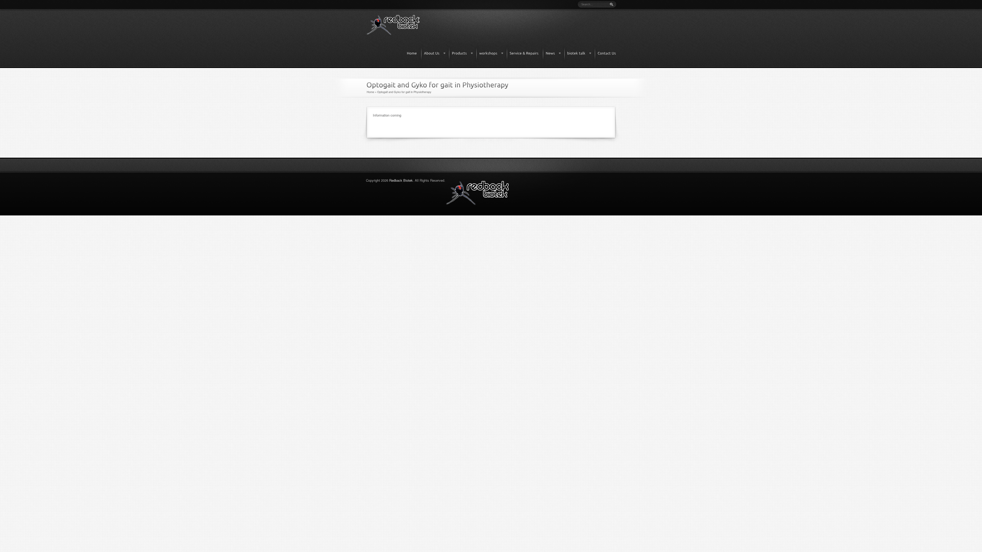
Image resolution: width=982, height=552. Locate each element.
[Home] (414, 53)
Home (370, 92)
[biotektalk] (581, 53)
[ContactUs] (606, 53)
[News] (555, 53)
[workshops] (493, 53)
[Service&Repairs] (526, 53)
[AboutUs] (437, 53)
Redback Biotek (401, 180)
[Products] (464, 53)
